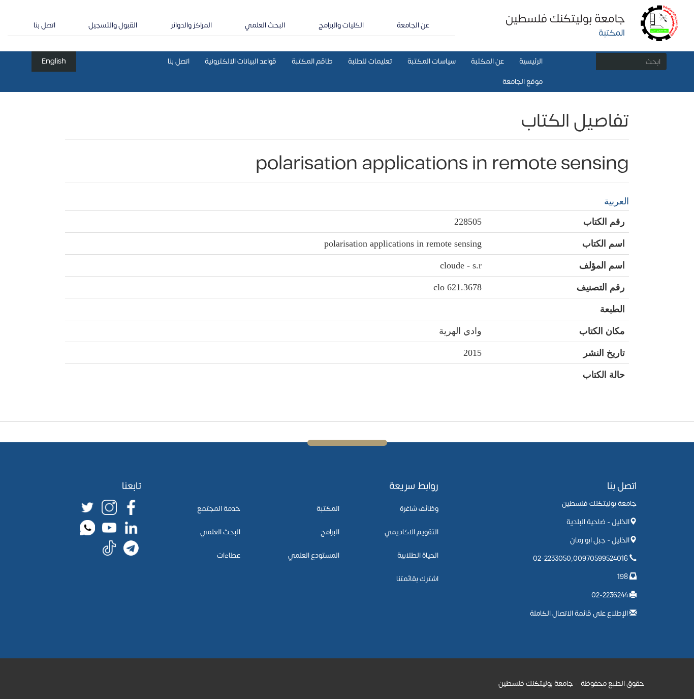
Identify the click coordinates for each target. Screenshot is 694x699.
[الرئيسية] (660, 22)
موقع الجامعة (522, 81)
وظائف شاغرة (419, 508)
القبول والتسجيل (112, 25)
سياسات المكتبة (431, 61)
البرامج (330, 532)
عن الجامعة (413, 25)
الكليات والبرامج (341, 25)
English (54, 61)
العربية (616, 201)
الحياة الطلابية (417, 555)
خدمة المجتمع (218, 508)
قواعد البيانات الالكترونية (240, 61)
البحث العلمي (265, 25)
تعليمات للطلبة (370, 61)
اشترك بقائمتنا (417, 579)
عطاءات (228, 555)
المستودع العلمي (313, 555)
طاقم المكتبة (312, 61)
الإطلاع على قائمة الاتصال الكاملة (579, 613)
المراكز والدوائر (191, 25)
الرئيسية (531, 61)
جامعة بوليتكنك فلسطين (565, 19)
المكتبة (328, 508)
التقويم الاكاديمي (411, 532)
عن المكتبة (487, 61)
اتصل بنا (44, 25)
